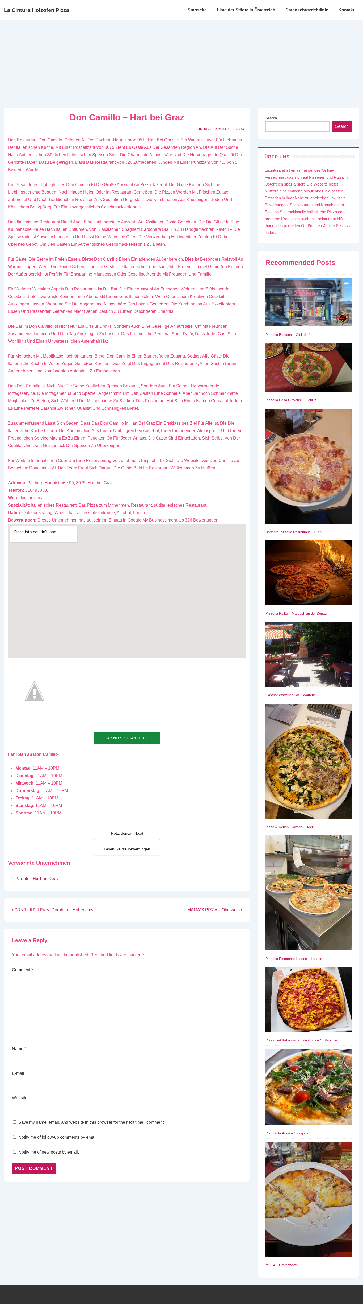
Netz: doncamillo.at (127, 833)
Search (271, 118)
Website (19, 1098)
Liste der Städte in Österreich (246, 10)
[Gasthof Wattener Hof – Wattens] (308, 655)
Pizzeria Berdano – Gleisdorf (287, 335)
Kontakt (346, 10)
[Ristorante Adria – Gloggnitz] (308, 1088)
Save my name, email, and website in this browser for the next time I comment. (91, 1122)
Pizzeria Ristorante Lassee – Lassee (293, 959)
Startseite (197, 10)
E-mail (18, 1073)
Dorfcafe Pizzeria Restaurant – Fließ (293, 532)
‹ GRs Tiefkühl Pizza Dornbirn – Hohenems (52, 910)
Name (17, 1049)
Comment (22, 969)
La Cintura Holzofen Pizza (36, 10)
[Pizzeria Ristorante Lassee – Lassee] (308, 893)
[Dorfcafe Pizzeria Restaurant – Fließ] (308, 467)
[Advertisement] (181, 60)
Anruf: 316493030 (127, 738)
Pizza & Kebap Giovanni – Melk (290, 827)
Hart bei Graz (234, 129)
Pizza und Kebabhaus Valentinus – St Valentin (301, 1040)
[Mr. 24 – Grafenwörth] (308, 1200)
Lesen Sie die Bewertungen (127, 849)
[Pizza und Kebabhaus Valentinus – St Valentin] (308, 1000)
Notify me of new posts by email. (48, 1152)
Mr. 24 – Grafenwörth (281, 1265)
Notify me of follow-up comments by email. (58, 1137)
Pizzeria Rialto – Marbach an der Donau (296, 614)
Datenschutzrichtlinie (306, 10)
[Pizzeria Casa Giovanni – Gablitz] (308, 368)
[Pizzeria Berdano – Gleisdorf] (308, 303)
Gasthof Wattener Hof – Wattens (290, 695)
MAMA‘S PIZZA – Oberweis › (214, 910)
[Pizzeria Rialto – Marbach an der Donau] (308, 573)
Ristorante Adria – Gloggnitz (287, 1133)
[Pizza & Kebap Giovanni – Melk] (308, 762)
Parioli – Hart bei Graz (37, 878)
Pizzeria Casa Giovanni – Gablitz (290, 400)
